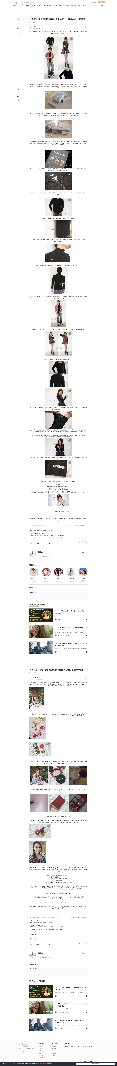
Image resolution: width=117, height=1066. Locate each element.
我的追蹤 (54, 1053)
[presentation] (29, 572)
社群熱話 (27, 5)
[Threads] (18, 111)
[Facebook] (18, 103)
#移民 (92, 1046)
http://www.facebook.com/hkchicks (62, 491)
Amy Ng (33, 578)
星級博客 (55, 5)
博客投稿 (41, 1057)
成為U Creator (36, 5)
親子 (86, 5)
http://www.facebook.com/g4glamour (58, 511)
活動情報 (62, 535)
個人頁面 (54, 1046)
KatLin (83, 578)
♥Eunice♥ (46, 578)
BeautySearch (58, 578)
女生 (79, 5)
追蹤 (85, 27)
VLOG (67, 5)
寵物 (93, 5)
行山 (97, 5)
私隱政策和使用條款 (41, 1063)
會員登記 (94, 2)
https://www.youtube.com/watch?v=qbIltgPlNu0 (58, 890)
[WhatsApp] (18, 107)
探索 (44, 5)
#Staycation (86, 1046)
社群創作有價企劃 (17, 5)
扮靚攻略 (56, 535)
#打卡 (73, 1046)
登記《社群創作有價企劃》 (46, 530)
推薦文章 (49, 5)
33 (30, 938)
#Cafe (81, 1046)
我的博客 (54, 1055)
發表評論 (33, 592)
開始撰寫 (101, 2)
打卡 (38, 535)
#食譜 (77, 1046)
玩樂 (82, 5)
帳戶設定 (54, 1049)
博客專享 (61, 5)
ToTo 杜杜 (71, 578)
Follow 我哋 (59, 538)
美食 (71, 5)
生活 (90, 5)
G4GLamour (37, 27)
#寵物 (66, 1046)
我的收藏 (54, 1051)
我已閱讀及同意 (95, 1064)
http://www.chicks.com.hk (60, 489)
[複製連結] (18, 115)
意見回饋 (41, 1055)
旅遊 (75, 5)
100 (35, 938)
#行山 (70, 1046)
